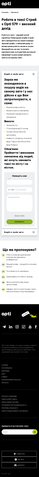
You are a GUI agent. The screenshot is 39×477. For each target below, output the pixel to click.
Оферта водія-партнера (10, 402)
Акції (3, 374)
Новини (4, 377)
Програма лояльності (10, 408)
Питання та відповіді (9, 396)
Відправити (19, 222)
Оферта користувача (9, 399)
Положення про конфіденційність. (14, 405)
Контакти (5, 382)
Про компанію (7, 368)
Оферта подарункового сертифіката (15, 411)
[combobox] (11, 189)
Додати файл (19, 215)
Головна (5, 365)
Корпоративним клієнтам (11, 380)
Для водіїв (5, 371)
